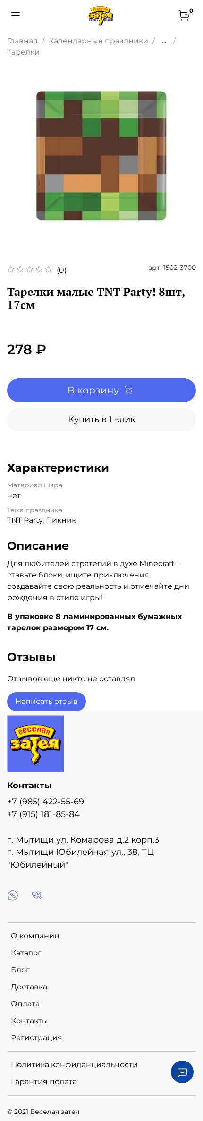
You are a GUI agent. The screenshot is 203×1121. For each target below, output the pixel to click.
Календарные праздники (98, 40)
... (164, 41)
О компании (35, 935)
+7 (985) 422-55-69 (45, 801)
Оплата (25, 1003)
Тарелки (23, 52)
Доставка (29, 986)
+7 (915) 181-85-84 (43, 814)
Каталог (26, 952)
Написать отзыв (46, 701)
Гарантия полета (44, 1081)
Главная (22, 40)
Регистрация (36, 1037)
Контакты (29, 1020)
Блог (20, 969)
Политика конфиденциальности (74, 1064)
